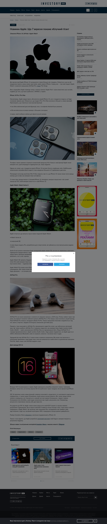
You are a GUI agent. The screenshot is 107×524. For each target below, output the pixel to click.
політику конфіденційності (59, 521)
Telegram (62, 264)
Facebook (45, 264)
